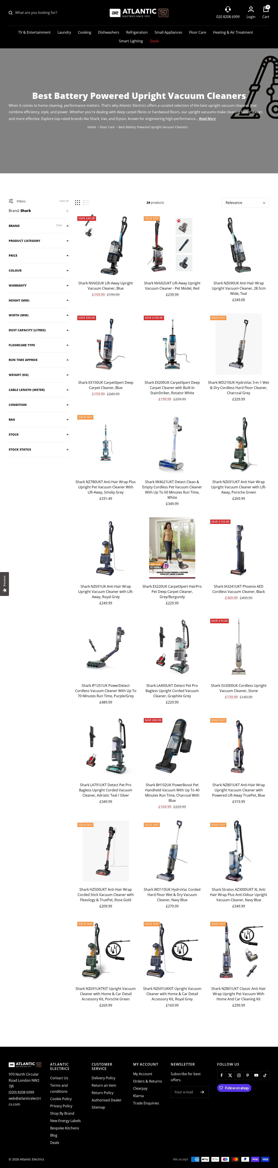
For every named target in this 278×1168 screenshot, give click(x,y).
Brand (14, 226)
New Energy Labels (65, 1120)
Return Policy (102, 1092)
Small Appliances (168, 32)
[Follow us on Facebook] (221, 1075)
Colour (15, 270)
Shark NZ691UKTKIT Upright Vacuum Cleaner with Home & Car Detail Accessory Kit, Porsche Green (106, 993)
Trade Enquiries (146, 1103)
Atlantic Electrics (32, 1159)
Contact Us (59, 1078)
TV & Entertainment (34, 32)
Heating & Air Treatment (233, 32)
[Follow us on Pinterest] (247, 1075)
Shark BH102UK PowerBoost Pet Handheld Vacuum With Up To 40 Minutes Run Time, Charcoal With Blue (172, 792)
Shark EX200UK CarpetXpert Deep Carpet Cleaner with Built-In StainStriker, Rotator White (172, 387)
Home (92, 127)
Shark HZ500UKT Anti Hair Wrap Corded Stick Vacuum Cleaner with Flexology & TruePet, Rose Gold (106, 894)
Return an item (104, 1085)
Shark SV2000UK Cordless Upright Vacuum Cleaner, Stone (238, 688)
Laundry (64, 32)
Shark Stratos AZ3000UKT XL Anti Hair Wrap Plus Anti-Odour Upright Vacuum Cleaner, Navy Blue (238, 894)
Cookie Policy (61, 1098)
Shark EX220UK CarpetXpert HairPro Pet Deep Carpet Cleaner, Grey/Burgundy (172, 591)
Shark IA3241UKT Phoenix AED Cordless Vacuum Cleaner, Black (238, 589)
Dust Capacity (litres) (27, 330)
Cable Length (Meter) (27, 390)
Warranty (17, 285)
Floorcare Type (22, 345)
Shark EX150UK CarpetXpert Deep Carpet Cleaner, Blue (105, 385)
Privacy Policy (61, 1106)
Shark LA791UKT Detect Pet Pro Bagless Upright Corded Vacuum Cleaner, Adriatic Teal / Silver (105, 790)
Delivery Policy (103, 1078)
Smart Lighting (131, 41)
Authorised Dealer (107, 1100)
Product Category (24, 241)
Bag (12, 419)
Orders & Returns (147, 1081)
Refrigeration (137, 32)
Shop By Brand (62, 1113)
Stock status (20, 449)
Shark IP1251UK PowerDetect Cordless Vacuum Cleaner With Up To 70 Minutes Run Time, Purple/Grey (105, 690)
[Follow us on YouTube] (256, 1075)
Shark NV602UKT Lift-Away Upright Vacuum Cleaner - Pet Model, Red (172, 286)
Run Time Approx (23, 360)
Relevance (234, 202)
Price (13, 255)
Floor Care (197, 32)
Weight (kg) (18, 375)
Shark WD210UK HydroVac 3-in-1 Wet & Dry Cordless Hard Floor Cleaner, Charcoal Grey (238, 387)
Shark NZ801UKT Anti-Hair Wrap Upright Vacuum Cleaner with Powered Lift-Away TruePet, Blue (238, 790)
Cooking (84, 32)
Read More (207, 118)
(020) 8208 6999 (21, 1092)
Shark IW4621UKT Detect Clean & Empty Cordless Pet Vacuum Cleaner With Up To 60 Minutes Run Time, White (172, 489)
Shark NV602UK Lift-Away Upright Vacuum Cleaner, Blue (105, 286)
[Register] (202, 1092)
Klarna (138, 1095)
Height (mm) (19, 300)
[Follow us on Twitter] (230, 1075)
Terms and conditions (59, 1088)
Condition (18, 405)
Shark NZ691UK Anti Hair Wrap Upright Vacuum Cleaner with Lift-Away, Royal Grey (105, 591)
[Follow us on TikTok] (265, 1075)
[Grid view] (77, 202)
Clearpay (140, 1088)
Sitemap (98, 1107)
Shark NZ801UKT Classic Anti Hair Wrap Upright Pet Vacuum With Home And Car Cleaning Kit (238, 993)
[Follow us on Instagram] (239, 1075)
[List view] (86, 202)
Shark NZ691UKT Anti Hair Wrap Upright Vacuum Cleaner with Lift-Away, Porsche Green (238, 487)
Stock (14, 434)
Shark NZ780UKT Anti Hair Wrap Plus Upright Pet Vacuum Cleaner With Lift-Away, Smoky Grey (106, 487)
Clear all (64, 200)
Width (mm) (18, 315)
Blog (53, 1135)
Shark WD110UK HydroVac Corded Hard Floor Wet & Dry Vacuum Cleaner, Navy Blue (172, 894)
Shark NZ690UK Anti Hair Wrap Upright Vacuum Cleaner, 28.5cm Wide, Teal (239, 288)
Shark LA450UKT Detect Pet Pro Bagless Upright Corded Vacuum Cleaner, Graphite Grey (172, 690)
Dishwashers (108, 32)
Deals (154, 41)
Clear (59, 225)
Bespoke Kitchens (64, 1128)
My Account (142, 1073)
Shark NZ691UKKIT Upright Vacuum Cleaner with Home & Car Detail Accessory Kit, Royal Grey (172, 993)
